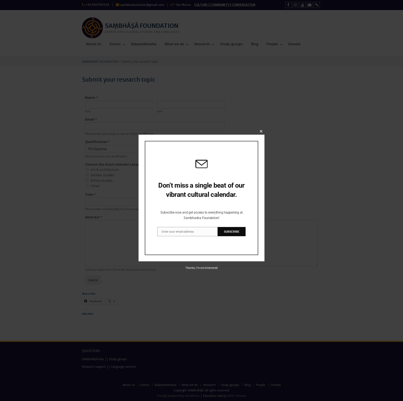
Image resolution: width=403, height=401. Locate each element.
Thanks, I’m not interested (201, 267)
